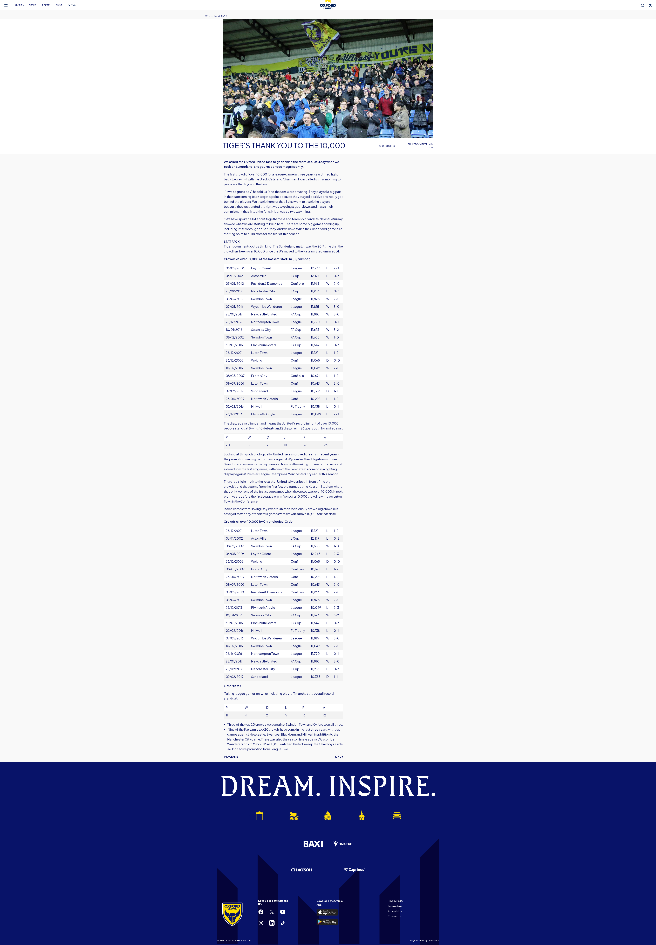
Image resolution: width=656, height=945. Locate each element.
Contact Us (394, 916)
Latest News (220, 16)
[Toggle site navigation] (6, 5)
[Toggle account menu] (651, 5)
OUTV (72, 5)
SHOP (59, 5)
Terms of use (395, 906)
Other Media (433, 940)
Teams (32, 5)
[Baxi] (313, 844)
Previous (231, 757)
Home (206, 16)
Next (339, 757)
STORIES (19, 5)
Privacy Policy (396, 900)
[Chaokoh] (301, 869)
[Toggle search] (643, 5)
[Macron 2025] (343, 844)
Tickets (46, 5)
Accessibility (395, 911)
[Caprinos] (354, 870)
